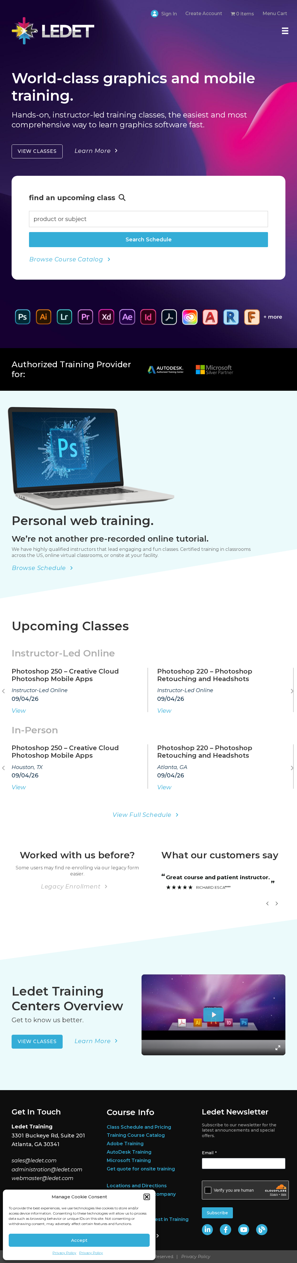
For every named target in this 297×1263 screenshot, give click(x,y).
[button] (147, 1197)
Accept (79, 1240)
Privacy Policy (64, 1253)
